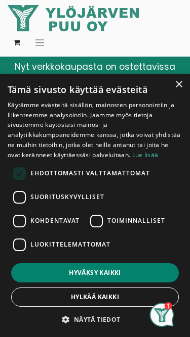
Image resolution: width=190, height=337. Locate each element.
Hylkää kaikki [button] (95, 297)
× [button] (178, 84)
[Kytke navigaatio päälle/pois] (40, 42)
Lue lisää (145, 155)
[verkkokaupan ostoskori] (17, 42)
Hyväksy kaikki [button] (95, 272)
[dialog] (95, 205)
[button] (94, 319)
